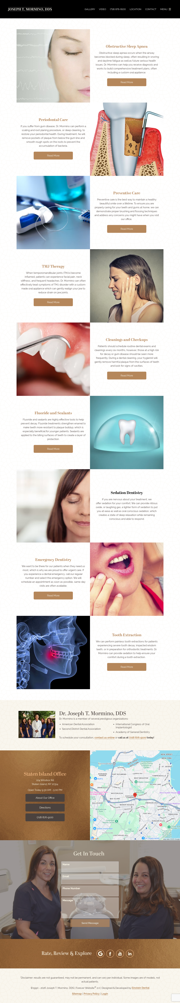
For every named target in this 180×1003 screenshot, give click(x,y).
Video (102, 9)
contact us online (105, 737)
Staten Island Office (45, 774)
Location (135, 9)
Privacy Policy (92, 993)
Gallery (90, 9)
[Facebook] (110, 954)
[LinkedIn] (130, 954)
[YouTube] (120, 954)
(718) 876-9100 (137, 737)
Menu (163, 9)
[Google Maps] (100, 954)
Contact (150, 9)
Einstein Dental (140, 987)
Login (104, 993)
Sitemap (77, 993)
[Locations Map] (135, 795)
